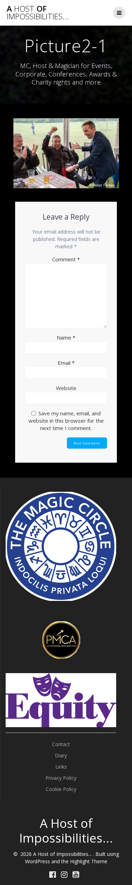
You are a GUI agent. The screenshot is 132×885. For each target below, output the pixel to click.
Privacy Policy (60, 778)
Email (66, 362)
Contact (61, 744)
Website (66, 387)
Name (66, 337)
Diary (61, 755)
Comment (66, 259)
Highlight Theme (88, 861)
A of (38, 13)
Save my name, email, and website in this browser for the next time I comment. (66, 420)
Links (61, 766)
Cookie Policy (61, 789)
